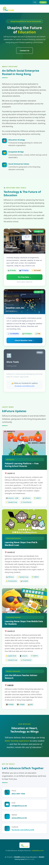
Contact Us (24, 50)
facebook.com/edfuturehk (24, 386)
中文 (35, 2)
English (43, 2)
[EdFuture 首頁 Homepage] (8, 8)
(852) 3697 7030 (18, 793)
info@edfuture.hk (19, 806)
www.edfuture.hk (19, 818)
